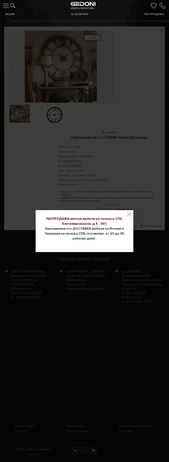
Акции (10, 14)
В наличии (79, 14)
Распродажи (154, 14)
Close (129, 214)
